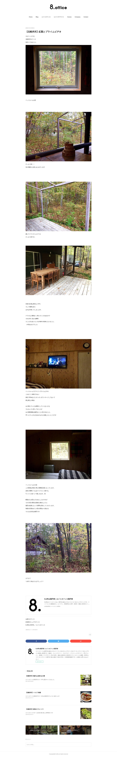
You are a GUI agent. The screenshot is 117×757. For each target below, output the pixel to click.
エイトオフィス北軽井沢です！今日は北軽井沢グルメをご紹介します (43, 696)
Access (69, 17)
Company (77, 17)
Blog (37, 17)
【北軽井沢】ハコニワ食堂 (33, 692)
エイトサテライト (59, 17)
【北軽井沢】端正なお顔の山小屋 (35, 676)
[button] (30, 17)
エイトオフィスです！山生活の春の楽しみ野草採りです (39, 712)
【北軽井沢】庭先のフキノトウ (35, 709)
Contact (86, 17)
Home (30, 17)
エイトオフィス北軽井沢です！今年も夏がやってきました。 (40, 679)
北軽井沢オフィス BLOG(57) (31, 629)
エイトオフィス (46, 17)
